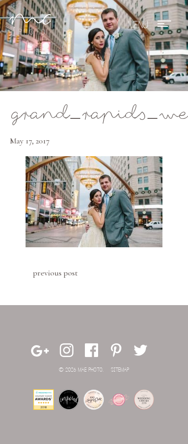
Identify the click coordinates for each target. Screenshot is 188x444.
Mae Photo (30, 25)
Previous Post (55, 273)
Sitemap (120, 370)
